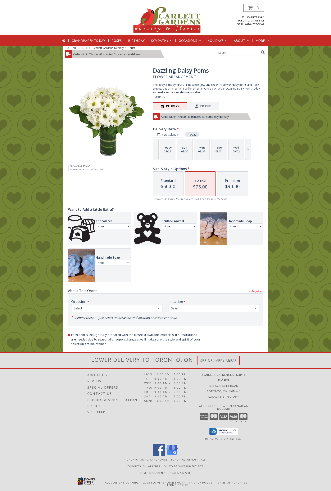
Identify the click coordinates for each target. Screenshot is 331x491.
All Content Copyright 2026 (127, 482)
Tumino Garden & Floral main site (165, 473)
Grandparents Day (88, 41)
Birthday (136, 41)
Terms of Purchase (231, 482)
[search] (263, 52)
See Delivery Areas (218, 360)
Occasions (188, 41)
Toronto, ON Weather (144, 466)
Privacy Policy (201, 482)
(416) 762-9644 (254, 24)
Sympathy (160, 41)
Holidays (215, 41)
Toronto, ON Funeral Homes (146, 459)
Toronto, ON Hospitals (188, 459)
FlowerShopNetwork (168, 482)
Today (192, 134)
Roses (117, 41)
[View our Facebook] (159, 455)
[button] (253, 8)
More (260, 41)
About (239, 41)
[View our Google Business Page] (172, 455)
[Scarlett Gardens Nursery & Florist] (167, 19)
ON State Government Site (183, 466)
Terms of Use (177, 485)
